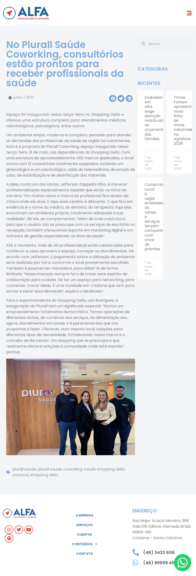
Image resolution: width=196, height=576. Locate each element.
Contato (84, 553)
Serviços (84, 525)
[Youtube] (28, 529)
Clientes (84, 534)
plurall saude (24, 469)
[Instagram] (9, 529)
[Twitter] (19, 529)
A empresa (84, 515)
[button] (190, 13)
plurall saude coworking (60, 469)
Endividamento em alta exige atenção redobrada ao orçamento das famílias (159, 118)
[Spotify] (9, 538)
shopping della (44, 475)
